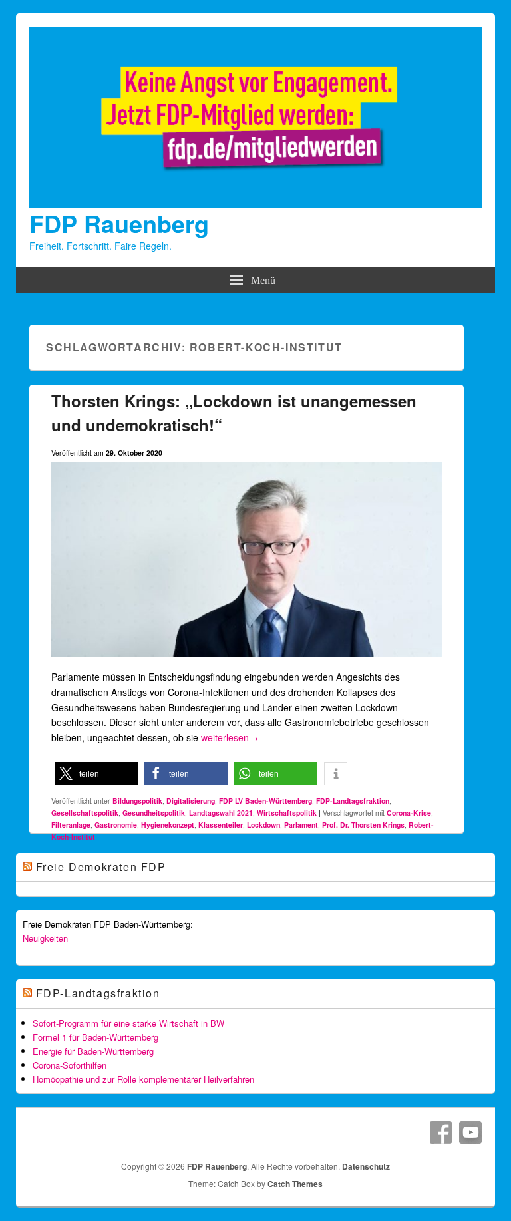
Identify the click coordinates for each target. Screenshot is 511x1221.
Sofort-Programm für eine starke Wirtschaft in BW (128, 1023)
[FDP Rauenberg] (255, 203)
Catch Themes (295, 1184)
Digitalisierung (190, 801)
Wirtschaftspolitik (287, 813)
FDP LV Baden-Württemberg (265, 801)
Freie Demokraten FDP (101, 866)
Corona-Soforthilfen (69, 1065)
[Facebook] (441, 1132)
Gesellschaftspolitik (84, 813)
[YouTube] (470, 1132)
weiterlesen (229, 737)
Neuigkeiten (45, 938)
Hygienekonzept (167, 825)
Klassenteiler (220, 825)
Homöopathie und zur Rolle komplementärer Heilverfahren (143, 1079)
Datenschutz (366, 1166)
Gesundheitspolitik (153, 813)
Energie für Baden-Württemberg (93, 1051)
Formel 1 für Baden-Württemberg (95, 1037)
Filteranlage (70, 825)
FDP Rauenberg (119, 223)
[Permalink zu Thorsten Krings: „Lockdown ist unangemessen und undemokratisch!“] (246, 662)
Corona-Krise (409, 813)
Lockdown (263, 825)
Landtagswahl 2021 (221, 813)
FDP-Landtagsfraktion (352, 801)
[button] (96, 773)
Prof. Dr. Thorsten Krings (363, 825)
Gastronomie (115, 825)
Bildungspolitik (137, 801)
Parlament (301, 825)
